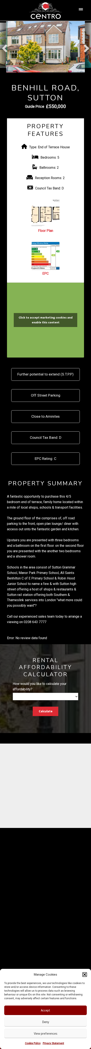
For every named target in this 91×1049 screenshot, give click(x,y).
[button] (85, 974)
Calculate (45, 711)
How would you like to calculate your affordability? (39, 686)
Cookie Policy (33, 1043)
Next (86, 47)
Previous (4, 47)
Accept (45, 1010)
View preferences (45, 1033)
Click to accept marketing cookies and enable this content (46, 320)
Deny (45, 1022)
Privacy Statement (53, 1043)
